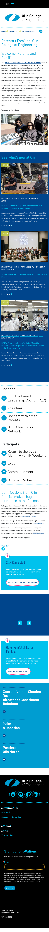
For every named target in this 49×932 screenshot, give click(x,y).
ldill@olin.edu (39, 523)
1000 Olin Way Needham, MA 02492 (10, 911)
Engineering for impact (10, 198)
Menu (7, 4)
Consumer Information (11, 817)
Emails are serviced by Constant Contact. (26, 881)
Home (3, 31)
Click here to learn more (18, 671)
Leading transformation (10, 267)
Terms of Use (7, 835)
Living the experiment (28, 198)
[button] (38, 31)
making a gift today (29, 516)
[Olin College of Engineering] (24, 18)
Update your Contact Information (22, 582)
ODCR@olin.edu (38, 533)
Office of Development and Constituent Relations (23, 63)
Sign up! (9, 888)
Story (39, 198)
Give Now (5, 546)
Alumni (3, 201)
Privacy (4, 830)
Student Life (13, 31)
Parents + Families (28, 31)
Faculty (35, 267)
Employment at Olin (9, 807)
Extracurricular (7, 270)
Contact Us (6, 825)
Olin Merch (5, 812)
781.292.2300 (6, 917)
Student (42, 267)
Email (6, 862)
